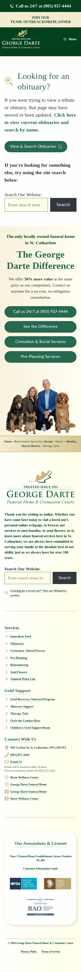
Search (63, 204)
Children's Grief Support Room (30, 727)
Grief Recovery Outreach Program (32, 699)
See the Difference (40, 327)
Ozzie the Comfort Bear (25, 720)
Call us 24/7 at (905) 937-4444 (43, 6)
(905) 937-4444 (19, 754)
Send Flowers (18, 672)
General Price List (23, 679)
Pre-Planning (18, 658)
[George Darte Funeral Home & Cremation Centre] (21, 39)
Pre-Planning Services (40, 357)
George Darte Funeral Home (28, 784)
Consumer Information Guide (40, 868)
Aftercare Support (21, 706)
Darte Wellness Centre (24, 777)
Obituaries (17, 643)
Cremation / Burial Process (27, 650)
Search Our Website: (23, 194)
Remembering (19, 665)
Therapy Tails (19, 713)
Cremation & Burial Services (40, 342)
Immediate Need (20, 636)
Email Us (16, 761)
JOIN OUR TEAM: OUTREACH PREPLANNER (40, 20)
